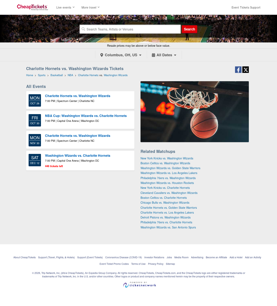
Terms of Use (138, 263)
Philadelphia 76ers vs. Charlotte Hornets (166, 222)
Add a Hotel (236, 257)
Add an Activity (253, 257)
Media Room (181, 257)
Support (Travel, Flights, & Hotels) (56, 257)
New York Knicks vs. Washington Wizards (167, 158)
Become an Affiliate (216, 257)
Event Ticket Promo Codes (114, 263)
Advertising (197, 257)
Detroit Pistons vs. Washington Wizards (166, 217)
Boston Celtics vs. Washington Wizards (165, 163)
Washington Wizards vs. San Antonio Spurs (168, 227)
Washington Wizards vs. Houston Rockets (167, 183)
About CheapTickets (24, 257)
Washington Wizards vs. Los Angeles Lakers (169, 173)
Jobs (169, 257)
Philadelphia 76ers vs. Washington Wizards (168, 178)
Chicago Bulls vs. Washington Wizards (165, 202)
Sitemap (170, 263)
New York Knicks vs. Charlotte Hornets (165, 188)
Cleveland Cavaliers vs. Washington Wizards (169, 193)
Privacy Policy (155, 263)
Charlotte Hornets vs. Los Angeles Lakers (167, 212)
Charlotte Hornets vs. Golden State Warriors (169, 207)
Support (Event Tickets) (90, 257)
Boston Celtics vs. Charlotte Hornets (164, 198)
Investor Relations (154, 257)
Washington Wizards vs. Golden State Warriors (170, 168)
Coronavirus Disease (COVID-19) (123, 257)
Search (189, 29)
